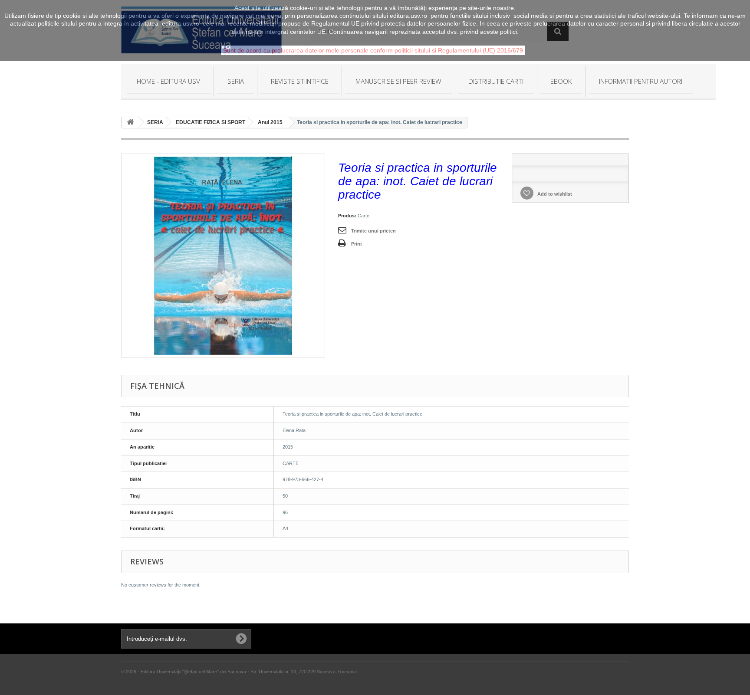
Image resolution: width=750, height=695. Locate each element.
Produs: (347, 215)
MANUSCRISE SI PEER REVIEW (398, 81)
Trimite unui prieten (373, 230)
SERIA (235, 81)
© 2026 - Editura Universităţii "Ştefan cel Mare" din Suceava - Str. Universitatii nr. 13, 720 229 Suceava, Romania (239, 671)
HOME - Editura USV (168, 81)
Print (356, 243)
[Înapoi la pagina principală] (130, 122)
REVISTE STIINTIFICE (300, 81)
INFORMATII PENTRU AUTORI (640, 81)
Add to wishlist (554, 194)
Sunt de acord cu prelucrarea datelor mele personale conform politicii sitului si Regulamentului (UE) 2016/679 (373, 50)
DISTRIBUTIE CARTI (495, 81)
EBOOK (561, 81)
